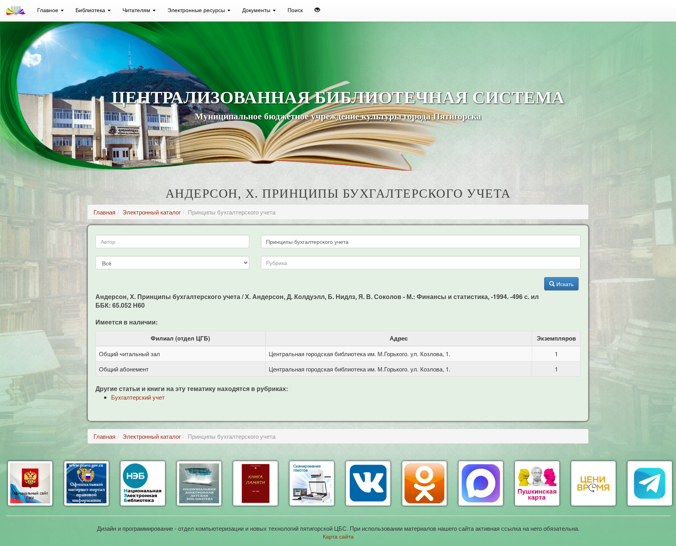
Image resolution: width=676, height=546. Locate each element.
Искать (564, 284)
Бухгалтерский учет (138, 397)
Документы (257, 10)
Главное (48, 10)
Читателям (137, 10)
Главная (104, 212)
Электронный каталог (151, 212)
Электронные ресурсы (197, 10)
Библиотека (91, 10)
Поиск (295, 10)
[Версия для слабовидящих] (317, 10)
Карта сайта (338, 536)
